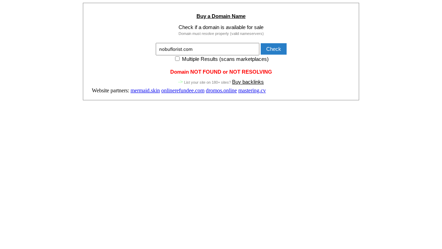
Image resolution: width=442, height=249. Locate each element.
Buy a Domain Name (221, 16)
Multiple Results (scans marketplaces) (225, 59)
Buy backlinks (248, 82)
